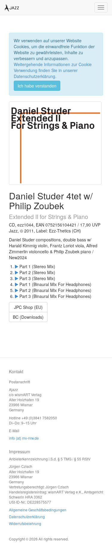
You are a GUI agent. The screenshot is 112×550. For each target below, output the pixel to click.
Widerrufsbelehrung (25, 523)
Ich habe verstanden (37, 86)
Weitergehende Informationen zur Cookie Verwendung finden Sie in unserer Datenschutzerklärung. (53, 70)
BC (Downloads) (28, 317)
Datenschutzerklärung (27, 516)
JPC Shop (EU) (28, 307)
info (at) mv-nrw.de (24, 437)
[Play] (16, 266)
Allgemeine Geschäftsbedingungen (37, 509)
